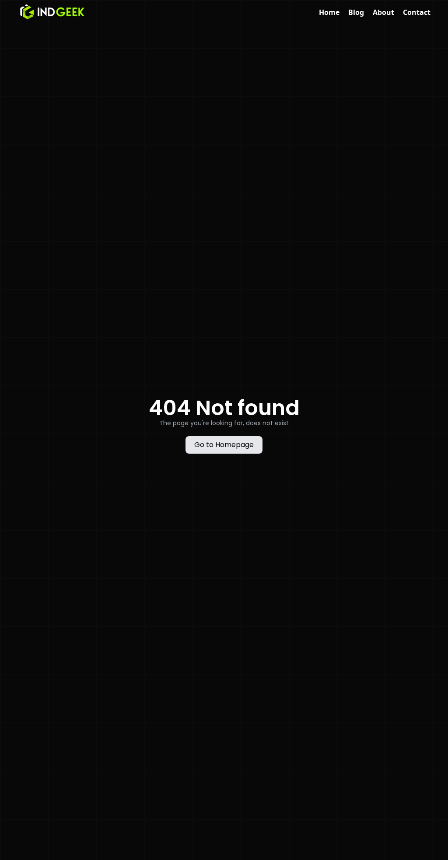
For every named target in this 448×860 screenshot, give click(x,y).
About (383, 12)
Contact (416, 12)
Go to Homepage (224, 445)
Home (329, 12)
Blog (356, 12)
